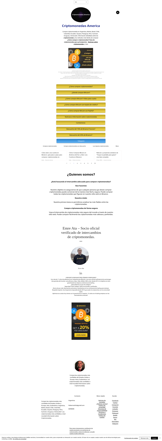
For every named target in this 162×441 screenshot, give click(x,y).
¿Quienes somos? (102, 404)
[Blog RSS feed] (117, 12)
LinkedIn (115, 409)
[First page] (66, 163)
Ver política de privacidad (19, 439)
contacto (71, 408)
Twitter (115, 403)
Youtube (115, 407)
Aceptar (154, 438)
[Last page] (95, 163)
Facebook (115, 400)
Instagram (115, 405)
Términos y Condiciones (102, 413)
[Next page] (91, 163)
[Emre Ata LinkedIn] (81, 273)
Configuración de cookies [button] (131, 438)
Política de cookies (102, 416)
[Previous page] (70, 163)
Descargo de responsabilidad (102, 409)
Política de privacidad (102, 406)
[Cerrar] (160, 438)
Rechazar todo (144, 438)
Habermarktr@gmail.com (76, 405)
